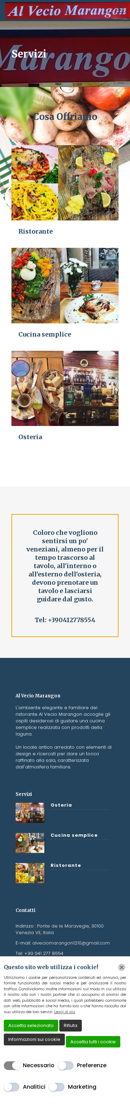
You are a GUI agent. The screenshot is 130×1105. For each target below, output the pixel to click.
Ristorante (35, 231)
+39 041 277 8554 (43, 953)
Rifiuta (70, 1025)
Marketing (82, 1087)
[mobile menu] (121, 10)
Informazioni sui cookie (34, 1039)
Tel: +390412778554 (65, 620)
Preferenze (91, 1065)
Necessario (38, 1065)
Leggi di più (64, 1012)
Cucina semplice (44, 334)
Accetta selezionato (31, 1025)
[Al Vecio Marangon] (67, 10)
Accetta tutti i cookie (93, 1041)
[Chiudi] (121, 967)
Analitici (34, 1087)
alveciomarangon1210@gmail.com (70, 943)
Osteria (30, 437)
